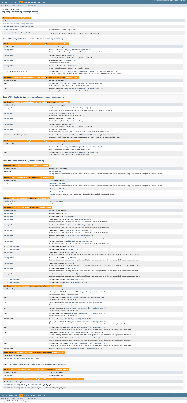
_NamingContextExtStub (57, 183)
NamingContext (24, 18)
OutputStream (74, 348)
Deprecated (32, 2)
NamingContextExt (55, 171)
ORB (69, 216)
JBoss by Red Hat (17, 401)
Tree (25, 2)
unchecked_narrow (71, 282)
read (66, 279)
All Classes (32, 5)
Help (43, 2)
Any (72, 246)
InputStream (73, 279)
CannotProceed (9, 385)
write (67, 348)
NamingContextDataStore (89, 71)
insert (67, 319)
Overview (4, 2)
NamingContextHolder (11, 358)
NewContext (71, 60)
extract (68, 246)
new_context (68, 55)
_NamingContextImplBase (57, 189)
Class (16, 2)
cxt (61, 375)
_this (65, 213)
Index (39, 2)
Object (73, 249)
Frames (13, 5)
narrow (67, 249)
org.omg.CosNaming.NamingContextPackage (19, 33)
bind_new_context (70, 49)
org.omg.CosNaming (10, 29)
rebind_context (69, 88)
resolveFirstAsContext (72, 71)
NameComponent (82, 49)
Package (10, 2)
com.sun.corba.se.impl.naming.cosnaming (18, 23)
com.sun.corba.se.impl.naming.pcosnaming (18, 26)
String (17, 388)
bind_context (68, 83)
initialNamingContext (67, 113)
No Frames (20, 5)
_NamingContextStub (56, 192)
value (67, 204)
